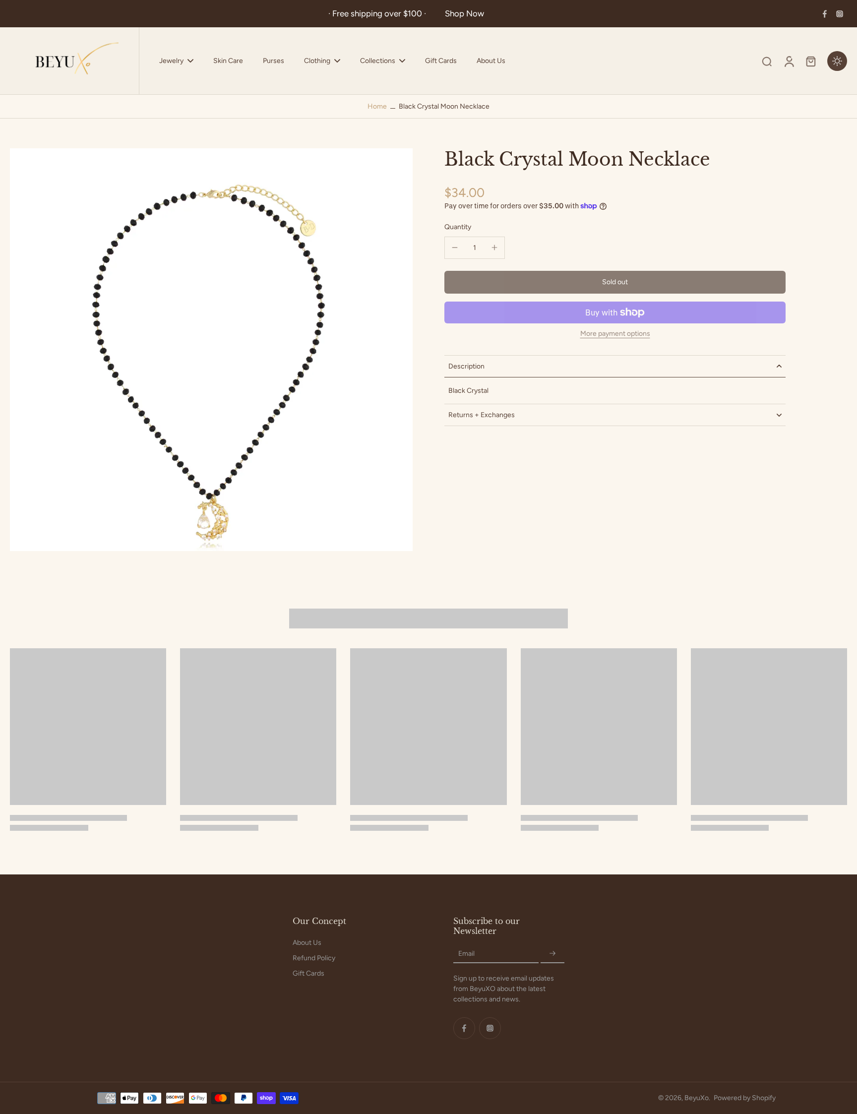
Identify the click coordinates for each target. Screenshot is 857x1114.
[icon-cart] (810, 61)
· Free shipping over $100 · (379, 13)
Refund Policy (314, 958)
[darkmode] (837, 61)
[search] (767, 61)
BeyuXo (696, 1098)
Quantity (457, 227)
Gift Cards (308, 973)
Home (377, 106)
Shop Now (464, 13)
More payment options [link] (615, 334)
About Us (307, 942)
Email (466, 953)
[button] (615, 282)
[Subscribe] (552, 953)
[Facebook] (824, 14)
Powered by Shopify (745, 1098)
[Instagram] (839, 14)
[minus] (455, 247)
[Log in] (788, 60)
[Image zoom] (211, 349)
